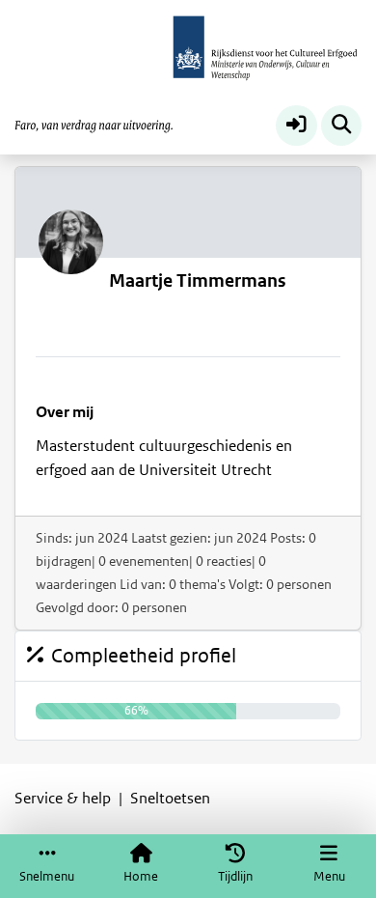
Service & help (62, 798)
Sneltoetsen (170, 798)
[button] (296, 126)
